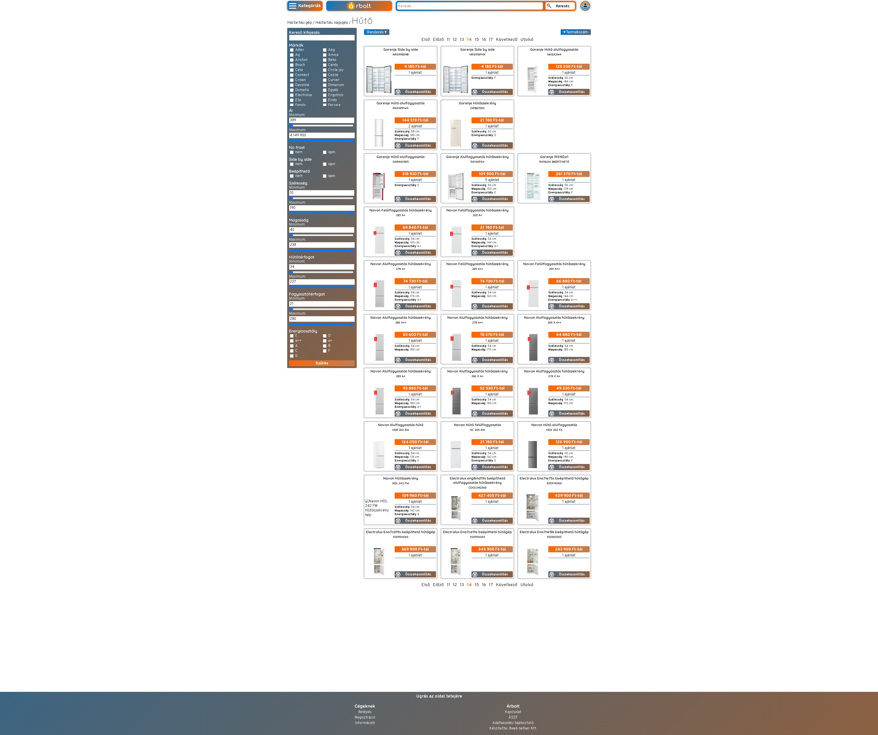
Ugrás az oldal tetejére (439, 696)
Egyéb (333, 90)
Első (425, 39)
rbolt (360, 6)
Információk (365, 723)
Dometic (302, 90)
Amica (333, 55)
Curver (334, 80)
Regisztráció (365, 718)
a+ (330, 341)
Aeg (331, 50)
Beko (332, 60)
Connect (302, 75)
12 (455, 39)
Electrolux (303, 95)
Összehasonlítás (418, 92)
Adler (299, 50)
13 (462, 39)
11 (448, 39)
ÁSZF (513, 718)
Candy (333, 65)
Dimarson (336, 85)
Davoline (302, 85)
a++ (298, 341)
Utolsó (526, 39)
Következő (506, 39)
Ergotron (335, 95)
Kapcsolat (513, 712)
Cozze (333, 75)
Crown (300, 80)
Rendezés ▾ (377, 32)
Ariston (301, 60)
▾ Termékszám (575, 32)
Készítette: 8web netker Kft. (513, 729)
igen (331, 152)
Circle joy (335, 70)
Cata (299, 70)
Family (300, 105)
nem (298, 152)
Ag (297, 55)
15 (477, 39)
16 (484, 39)
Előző (438, 39)
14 (469, 39)
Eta (298, 100)
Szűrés (322, 363)
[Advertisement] (322, 440)
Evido (332, 100)
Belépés (365, 712)
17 (491, 39)
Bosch (300, 65)
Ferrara (334, 105)
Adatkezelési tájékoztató (513, 723)
